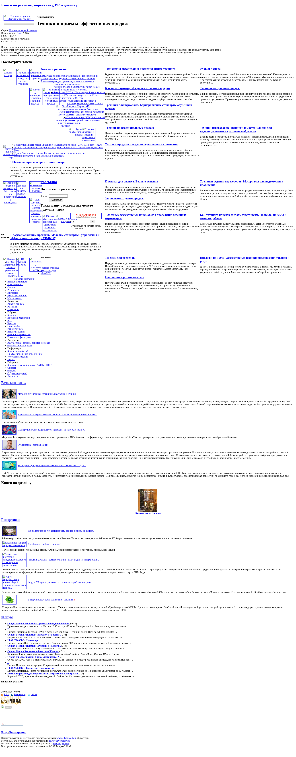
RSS (6, 694)
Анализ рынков (54, 69)
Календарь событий (17, 351)
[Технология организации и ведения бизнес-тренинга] (23, 83)
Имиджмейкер (15, 329)
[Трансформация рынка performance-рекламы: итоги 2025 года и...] (9, 470)
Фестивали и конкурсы (19, 345)
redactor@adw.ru (61, 743)
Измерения (13, 309)
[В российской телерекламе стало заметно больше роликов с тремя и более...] (9, 419)
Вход (4, 732)
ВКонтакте (19, 694)
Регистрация (17, 732)
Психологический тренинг (23, 30)
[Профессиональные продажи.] (66, 221)
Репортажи (13, 290)
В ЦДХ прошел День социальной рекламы (50, 599)
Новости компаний (24, 279)
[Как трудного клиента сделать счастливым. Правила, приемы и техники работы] (36, 221)
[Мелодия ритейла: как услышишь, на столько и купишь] (9, 398)
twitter (34, 694)
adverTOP (46, 273)
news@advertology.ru (59, 740)
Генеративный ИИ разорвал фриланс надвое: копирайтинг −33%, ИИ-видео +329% (58, 144)
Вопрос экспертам (17, 281)
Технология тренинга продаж (220, 88)
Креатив (11, 323)
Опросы (11, 367)
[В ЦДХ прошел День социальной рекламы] (9, 604)
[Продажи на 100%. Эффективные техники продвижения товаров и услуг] (11, 275)
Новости (18, 276)
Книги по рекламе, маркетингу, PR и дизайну (39, 5)
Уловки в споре (210, 68)
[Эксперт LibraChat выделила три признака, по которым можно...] (9, 434)
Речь (19, 33)
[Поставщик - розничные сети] (35, 270)
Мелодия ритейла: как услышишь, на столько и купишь (47, 394)
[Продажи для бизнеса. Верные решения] (21, 196)
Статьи (11, 287)
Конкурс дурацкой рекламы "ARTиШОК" (29, 365)
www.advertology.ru (66, 738)
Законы (11, 359)
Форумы (11, 370)
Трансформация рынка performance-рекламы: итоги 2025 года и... (52, 465)
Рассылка (49, 182)
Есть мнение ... (15, 284)
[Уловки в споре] (8, 75)
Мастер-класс (14, 298)
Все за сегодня (48, 270)
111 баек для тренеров (120, 257)
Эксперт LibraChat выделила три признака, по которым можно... (52, 429)
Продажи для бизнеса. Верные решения (131, 181)
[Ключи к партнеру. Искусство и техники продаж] (35, 103)
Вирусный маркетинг (18, 317)
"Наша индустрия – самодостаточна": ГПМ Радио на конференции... (64, 559)
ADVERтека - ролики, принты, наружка (28, 342)
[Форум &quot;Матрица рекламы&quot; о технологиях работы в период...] (14, 587)
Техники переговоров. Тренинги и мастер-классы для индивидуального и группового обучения (236, 129)
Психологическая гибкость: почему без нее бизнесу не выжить (61, 530)
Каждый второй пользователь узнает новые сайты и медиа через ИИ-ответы (77, 88)
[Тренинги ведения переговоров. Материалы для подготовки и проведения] (10, 202)
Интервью (12, 292)
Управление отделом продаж (124, 198)
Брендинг (12, 315)
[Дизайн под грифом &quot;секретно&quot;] (14, 545)
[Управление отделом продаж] (36, 191)
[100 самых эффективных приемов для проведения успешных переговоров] (50, 230)
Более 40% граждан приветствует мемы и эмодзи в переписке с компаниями (67, 82)
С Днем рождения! (17, 373)
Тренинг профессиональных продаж (129, 127)
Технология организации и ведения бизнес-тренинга (140, 68)
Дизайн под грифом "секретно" (44, 544)
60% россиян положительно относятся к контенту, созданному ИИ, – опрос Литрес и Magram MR (78, 103)
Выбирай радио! (16, 331)
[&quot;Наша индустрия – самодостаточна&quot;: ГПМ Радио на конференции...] (14, 565)
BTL (9, 320)
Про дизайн (13, 326)
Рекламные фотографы (19, 337)
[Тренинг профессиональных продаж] (79, 134)
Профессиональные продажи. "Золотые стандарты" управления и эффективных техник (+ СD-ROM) (54, 236)
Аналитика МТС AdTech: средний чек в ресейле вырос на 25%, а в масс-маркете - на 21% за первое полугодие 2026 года (79, 95)
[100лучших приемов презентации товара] (10, 157)
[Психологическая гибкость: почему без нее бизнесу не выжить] (9, 535)
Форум (7, 617)
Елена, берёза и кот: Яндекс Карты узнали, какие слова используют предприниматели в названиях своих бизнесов (50, 154)
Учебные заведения (17, 356)
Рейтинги (12, 306)
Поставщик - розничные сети (124, 277)
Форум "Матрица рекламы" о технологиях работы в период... (60, 582)
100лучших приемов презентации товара (37, 162)
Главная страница (50, 267)
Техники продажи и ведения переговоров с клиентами (141, 144)
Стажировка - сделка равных (33, 444)
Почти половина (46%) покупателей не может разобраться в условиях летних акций (86, 120)
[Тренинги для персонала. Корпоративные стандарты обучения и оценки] (51, 103)
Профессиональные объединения (24, 354)
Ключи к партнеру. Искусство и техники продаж (137, 88)
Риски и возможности (19, 334)
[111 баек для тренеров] (21, 264)
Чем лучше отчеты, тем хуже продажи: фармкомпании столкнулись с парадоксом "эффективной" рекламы (69, 77)
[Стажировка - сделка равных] (9, 449)
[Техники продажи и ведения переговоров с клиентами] (88, 140)
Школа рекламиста (17, 295)
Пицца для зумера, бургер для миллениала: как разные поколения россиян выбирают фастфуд (85, 112)
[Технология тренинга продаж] (36, 78)
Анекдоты (12, 376)
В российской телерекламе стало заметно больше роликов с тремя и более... (57, 414)
